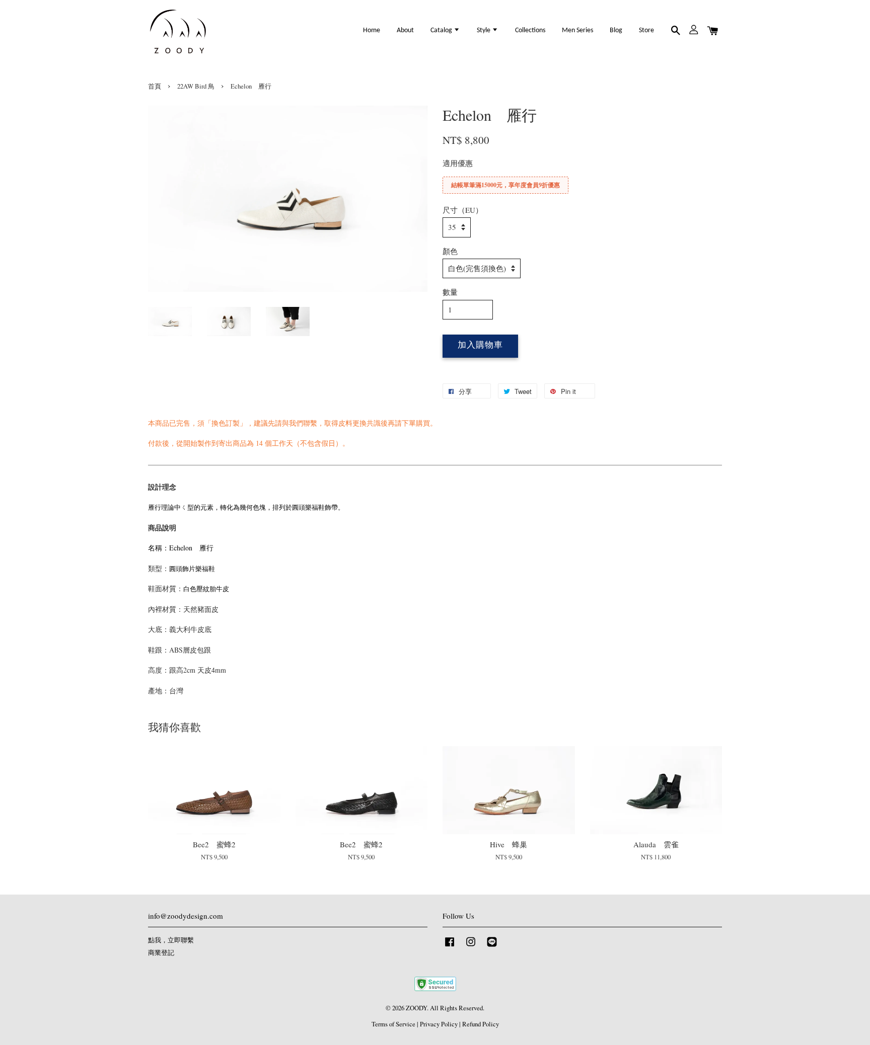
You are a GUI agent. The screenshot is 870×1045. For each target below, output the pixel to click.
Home (371, 30)
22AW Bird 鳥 (195, 86)
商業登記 (161, 952)
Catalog (442, 30)
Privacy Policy (439, 1024)
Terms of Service (393, 1024)
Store (646, 30)
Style (484, 30)
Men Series (577, 30)
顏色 (450, 251)
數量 (450, 292)
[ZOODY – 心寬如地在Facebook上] (450, 946)
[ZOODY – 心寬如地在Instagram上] (471, 946)
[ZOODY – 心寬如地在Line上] (492, 946)
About (405, 30)
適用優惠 (458, 163)
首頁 (154, 86)
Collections (530, 30)
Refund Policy (480, 1024)
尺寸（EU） (463, 210)
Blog (616, 30)
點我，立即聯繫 (171, 940)
